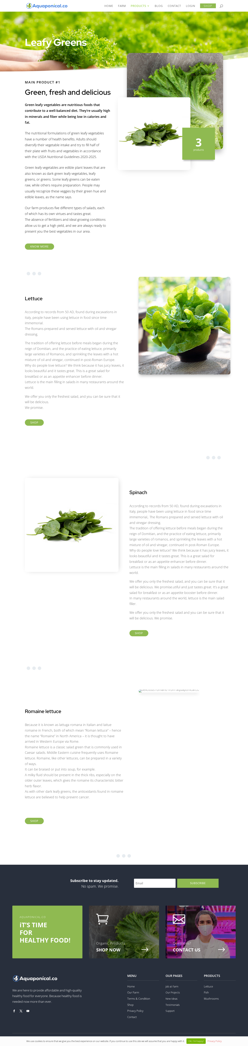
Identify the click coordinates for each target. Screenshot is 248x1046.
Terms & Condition (138, 998)
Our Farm (133, 992)
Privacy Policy (135, 1011)
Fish (206, 992)
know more (39, 246)
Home (131, 986)
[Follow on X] (21, 1011)
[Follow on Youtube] (28, 1011)
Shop (130, 1005)
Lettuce (208, 986)
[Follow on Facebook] (14, 1011)
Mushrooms (211, 998)
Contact (132, 1017)
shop (34, 422)
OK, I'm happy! (196, 1041)
